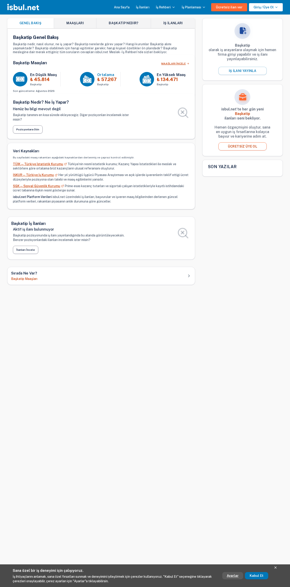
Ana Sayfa (122, 7)
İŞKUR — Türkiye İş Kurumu (33, 175)
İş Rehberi (163, 7)
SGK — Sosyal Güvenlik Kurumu (36, 186)
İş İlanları (143, 7)
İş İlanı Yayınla (242, 71)
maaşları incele (173, 63)
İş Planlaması (191, 7)
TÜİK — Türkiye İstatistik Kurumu (38, 164)
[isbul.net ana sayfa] (23, 7)
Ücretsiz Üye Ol (242, 146)
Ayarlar (233, 575)
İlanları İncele (25, 249)
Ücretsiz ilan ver (229, 7)
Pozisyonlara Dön (27, 129)
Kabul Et (256, 575)
